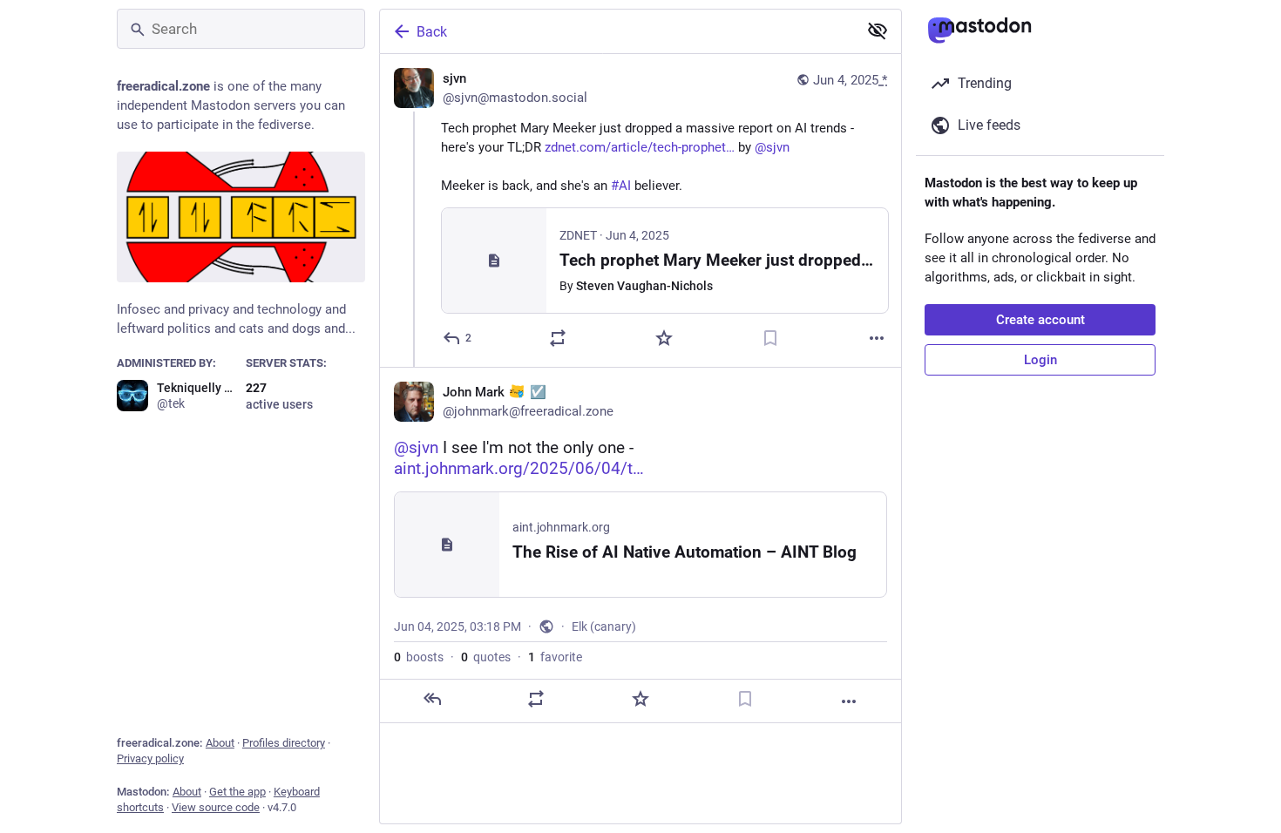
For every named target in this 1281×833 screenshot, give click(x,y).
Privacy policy (150, 758)
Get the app (237, 791)
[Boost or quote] (557, 338)
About (220, 742)
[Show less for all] (877, 30)
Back (432, 32)
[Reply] (432, 698)
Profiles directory (283, 742)
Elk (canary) (604, 626)
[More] (876, 338)
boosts (419, 657)
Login (1040, 360)
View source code (216, 807)
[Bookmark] (770, 338)
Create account (1040, 320)
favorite (555, 657)
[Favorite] (664, 338)
